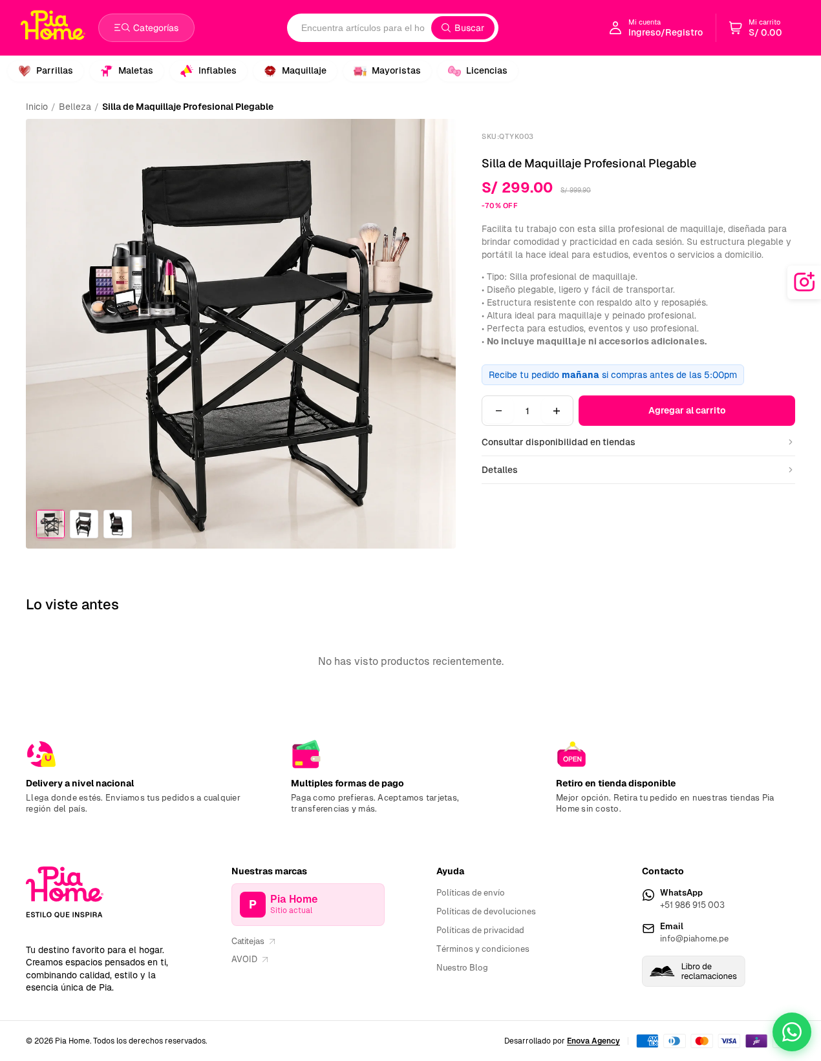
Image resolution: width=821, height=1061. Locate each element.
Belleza (75, 106)
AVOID (244, 959)
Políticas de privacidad (480, 930)
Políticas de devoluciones (486, 911)
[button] (755, 28)
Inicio (37, 106)
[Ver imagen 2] (84, 524)
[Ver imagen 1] (50, 524)
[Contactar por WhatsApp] (792, 1032)
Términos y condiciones (482, 949)
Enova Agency (593, 1040)
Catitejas (247, 941)
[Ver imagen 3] (117, 524)
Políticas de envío (470, 893)
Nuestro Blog (462, 967)
